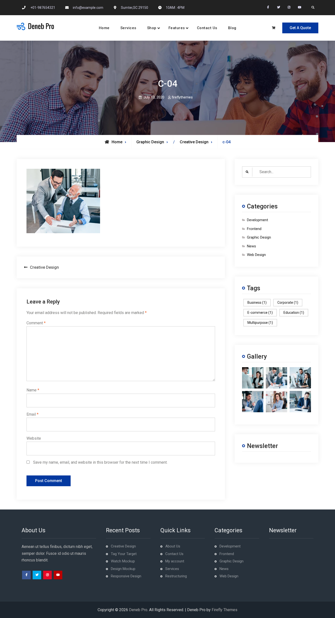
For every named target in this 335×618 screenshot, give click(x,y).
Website (33, 438)
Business (257, 302)
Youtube (58, 575)
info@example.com (88, 8)
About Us (172, 546)
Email (32, 414)
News (251, 246)
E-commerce (260, 313)
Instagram (47, 575)
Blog (232, 28)
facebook (26, 575)
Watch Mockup (123, 561)
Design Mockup (123, 569)
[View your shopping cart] (274, 28)
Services (128, 28)
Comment (36, 323)
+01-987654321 (42, 8)
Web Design (256, 255)
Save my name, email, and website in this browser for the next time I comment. (100, 462)
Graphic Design (150, 142)
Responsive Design (126, 576)
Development (257, 220)
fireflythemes (182, 97)
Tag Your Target (124, 554)
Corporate (287, 302)
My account (174, 561)
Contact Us (207, 28)
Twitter (37, 575)
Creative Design (123, 546)
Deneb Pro (138, 609)
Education (293, 313)
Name (32, 390)
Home (104, 28)
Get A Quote (300, 27)
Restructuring (176, 576)
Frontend (254, 229)
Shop (151, 28)
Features (176, 28)
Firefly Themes (224, 609)
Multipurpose (260, 323)
